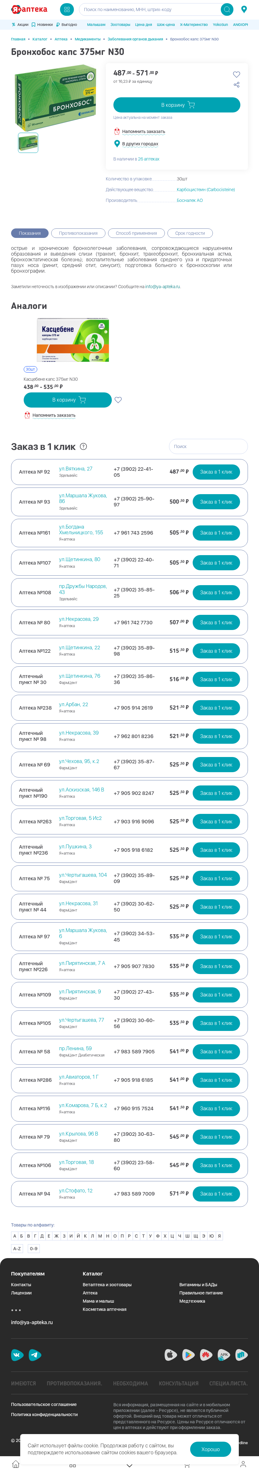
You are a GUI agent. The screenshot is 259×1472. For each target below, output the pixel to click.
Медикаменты (87, 39)
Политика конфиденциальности (44, 1414)
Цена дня (143, 24)
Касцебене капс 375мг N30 (51, 379)
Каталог (40, 39)
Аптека (61, 39)
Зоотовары (120, 24)
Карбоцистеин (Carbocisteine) (206, 189)
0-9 (34, 1248)
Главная (18, 39)
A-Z (17, 1248)
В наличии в (136, 158)
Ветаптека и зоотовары (107, 1284)
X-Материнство (194, 24)
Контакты (21, 1284)
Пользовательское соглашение (44, 1404)
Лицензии (21, 1292)
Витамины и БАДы (198, 1284)
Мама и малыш (98, 1301)
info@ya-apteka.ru (162, 286)
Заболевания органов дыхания (135, 39)
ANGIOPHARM (245, 24)
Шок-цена (166, 24)
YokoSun (220, 24)
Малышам (96, 24)
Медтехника (192, 1301)
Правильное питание (201, 1292)
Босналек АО (190, 200)
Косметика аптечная (104, 1309)
